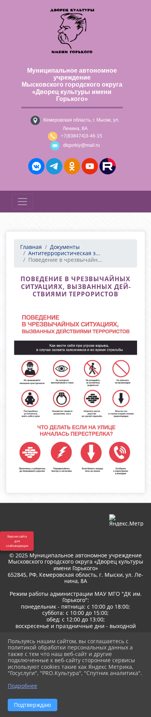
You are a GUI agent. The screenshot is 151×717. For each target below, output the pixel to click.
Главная (31, 247)
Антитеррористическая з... (64, 253)
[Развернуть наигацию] (22, 201)
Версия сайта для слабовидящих (17, 541)
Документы (65, 247)
